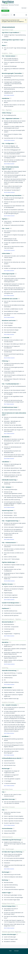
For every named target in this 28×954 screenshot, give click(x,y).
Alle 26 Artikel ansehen (9, 192)
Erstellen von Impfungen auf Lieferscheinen (15, 268)
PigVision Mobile (7, 687)
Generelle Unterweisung (10, 670)
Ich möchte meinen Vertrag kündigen (13, 897)
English (20, 21)
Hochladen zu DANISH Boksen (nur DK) (13, 309)
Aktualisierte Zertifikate (10, 941)
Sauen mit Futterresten (10, 276)
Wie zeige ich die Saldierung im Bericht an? (15, 344)
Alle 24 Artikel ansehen (9, 825)
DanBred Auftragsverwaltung (11, 682)
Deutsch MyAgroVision (9, 906)
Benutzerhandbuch (8, 622)
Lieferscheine (6, 253)
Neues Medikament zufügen (11, 311)
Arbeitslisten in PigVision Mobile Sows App (14, 564)
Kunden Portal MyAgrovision (11, 603)
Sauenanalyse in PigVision (10, 675)
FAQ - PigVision (7, 110)
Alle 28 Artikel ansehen (9, 250)
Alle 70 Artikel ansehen (9, 215)
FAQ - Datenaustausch (9, 542)
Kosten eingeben (8, 325)
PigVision (5, 219)
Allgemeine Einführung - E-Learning (13, 673)
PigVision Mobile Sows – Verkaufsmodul (14, 692)
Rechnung (5, 880)
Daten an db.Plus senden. (10, 556)
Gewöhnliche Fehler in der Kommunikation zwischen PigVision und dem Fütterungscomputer (14, 280)
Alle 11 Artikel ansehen (9, 270)
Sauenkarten (7, 631)
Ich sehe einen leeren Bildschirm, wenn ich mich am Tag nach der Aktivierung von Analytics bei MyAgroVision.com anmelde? (14, 717)
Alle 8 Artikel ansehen (9, 458)
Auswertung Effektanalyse (10, 489)
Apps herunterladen (9, 567)
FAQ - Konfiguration (9, 143)
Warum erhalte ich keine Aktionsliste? (13, 427)
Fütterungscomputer (9, 274)
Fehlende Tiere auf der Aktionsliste (12, 425)
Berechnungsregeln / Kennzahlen (12, 73)
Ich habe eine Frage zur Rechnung (13, 852)
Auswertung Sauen (8, 510)
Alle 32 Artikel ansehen (9, 358)
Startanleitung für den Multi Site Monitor (14, 749)
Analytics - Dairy (7, 53)
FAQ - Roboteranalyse (9, 56)
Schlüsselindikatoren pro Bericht (12, 758)
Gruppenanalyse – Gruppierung (12, 633)
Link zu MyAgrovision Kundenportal (12, 605)
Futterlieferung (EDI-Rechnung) (12, 840)
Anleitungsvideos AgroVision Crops (13, 40)
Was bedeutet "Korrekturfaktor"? (12, 190)
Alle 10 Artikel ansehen (9, 317)
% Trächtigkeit (7, 781)
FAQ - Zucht (6, 228)
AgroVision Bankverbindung (11, 885)
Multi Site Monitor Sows (10, 765)
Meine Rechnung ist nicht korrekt (12, 874)
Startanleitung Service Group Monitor (13, 743)
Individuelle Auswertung (9, 480)
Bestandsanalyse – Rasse (10, 513)
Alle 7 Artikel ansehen (9, 404)
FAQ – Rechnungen (8, 849)
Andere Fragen (7, 892)
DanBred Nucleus (8, 677)
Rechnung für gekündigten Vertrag (13, 895)
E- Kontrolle (6, 337)
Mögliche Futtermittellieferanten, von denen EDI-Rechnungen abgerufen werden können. (15, 843)
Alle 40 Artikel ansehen (9, 581)
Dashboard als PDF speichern (11, 615)
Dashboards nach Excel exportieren (13, 613)
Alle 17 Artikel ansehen (9, 433)
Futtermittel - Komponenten (11, 626)
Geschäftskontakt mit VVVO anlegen (13, 138)
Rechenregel (6, 768)
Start (10, 950)
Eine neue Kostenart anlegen (11, 330)
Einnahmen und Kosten (9, 320)
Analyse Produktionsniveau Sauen (12, 409)
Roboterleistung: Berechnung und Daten (14, 80)
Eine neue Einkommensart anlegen (13, 327)
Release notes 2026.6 (9, 833)
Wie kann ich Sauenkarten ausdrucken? (14, 209)
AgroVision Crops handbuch (11, 32)
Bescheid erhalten (8, 882)
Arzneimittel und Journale (10, 299)
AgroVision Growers (8, 807)
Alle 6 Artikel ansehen (9, 95)
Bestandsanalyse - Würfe (10, 515)
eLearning (5, 668)
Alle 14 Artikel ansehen (9, 599)
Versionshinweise (8, 828)
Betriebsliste (6, 437)
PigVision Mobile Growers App (11, 698)
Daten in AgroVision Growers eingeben (13, 816)
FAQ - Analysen (7, 487)
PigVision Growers (8, 584)
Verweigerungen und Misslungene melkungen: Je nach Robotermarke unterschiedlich (13, 83)
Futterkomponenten (9, 629)
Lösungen (16, 950)
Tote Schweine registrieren (11, 595)
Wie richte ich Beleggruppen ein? (12, 150)
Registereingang (8, 592)
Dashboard (6, 608)
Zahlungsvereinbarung (9, 887)
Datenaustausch (7, 837)
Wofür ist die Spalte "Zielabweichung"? (13, 527)
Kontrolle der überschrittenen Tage (13, 468)
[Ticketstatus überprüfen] (14, 15)
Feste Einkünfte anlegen (10, 332)
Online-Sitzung (7, 113)
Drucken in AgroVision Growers (11, 823)
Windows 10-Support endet (11, 939)
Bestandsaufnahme (9, 624)
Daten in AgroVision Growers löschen (13, 821)
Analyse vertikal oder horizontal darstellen (14, 517)
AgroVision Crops (7, 30)
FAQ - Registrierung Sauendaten (13, 195)
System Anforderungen (9, 934)
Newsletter (5, 639)
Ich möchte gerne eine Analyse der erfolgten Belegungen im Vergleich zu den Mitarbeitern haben (14, 503)
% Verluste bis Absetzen (10, 783)
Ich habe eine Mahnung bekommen (13, 860)
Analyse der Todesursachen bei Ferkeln (14, 225)
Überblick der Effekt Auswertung (12, 499)
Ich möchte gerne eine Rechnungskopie (14, 858)
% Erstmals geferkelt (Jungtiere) (12, 779)
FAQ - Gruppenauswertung (11, 521)
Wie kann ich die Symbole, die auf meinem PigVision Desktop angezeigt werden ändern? (15, 122)
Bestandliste (7, 266)
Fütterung (5, 361)
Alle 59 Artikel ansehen (9, 140)
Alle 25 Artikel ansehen (9, 664)
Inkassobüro (7, 863)
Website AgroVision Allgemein (11, 932)
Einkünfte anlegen (8, 323)
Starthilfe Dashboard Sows (10, 611)
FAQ (4, 792)
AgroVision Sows (7, 789)
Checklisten (6, 462)
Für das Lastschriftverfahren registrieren (14, 889)
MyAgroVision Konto (8, 903)
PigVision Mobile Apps (9, 562)
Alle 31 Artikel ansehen (9, 163)
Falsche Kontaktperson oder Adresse (13, 877)
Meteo (5, 42)
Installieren (6, 736)
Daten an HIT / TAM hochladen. (12, 559)
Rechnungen (6, 872)
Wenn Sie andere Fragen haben (12, 899)
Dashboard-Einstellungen (10, 66)
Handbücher (6, 98)
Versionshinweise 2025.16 (10, 831)
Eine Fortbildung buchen (10, 115)
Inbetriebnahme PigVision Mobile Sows (13, 690)
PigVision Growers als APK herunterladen (14, 586)
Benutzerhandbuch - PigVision (11, 619)
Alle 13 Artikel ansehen (9, 928)
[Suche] (11, 15)
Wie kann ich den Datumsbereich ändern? (14, 390)
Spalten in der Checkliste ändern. (12, 472)
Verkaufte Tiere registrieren (11, 597)
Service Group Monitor (9, 763)
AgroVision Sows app (9, 799)
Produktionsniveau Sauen (10, 407)
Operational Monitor (9, 760)
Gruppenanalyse (8, 537)
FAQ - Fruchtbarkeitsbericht (11, 384)
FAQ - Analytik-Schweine (10, 705)
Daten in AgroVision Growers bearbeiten (14, 818)
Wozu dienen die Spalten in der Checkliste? (15, 470)
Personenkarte (7, 260)
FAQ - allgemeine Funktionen (11, 118)
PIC (5, 680)
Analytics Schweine (8, 702)
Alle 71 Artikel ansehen (9, 785)
